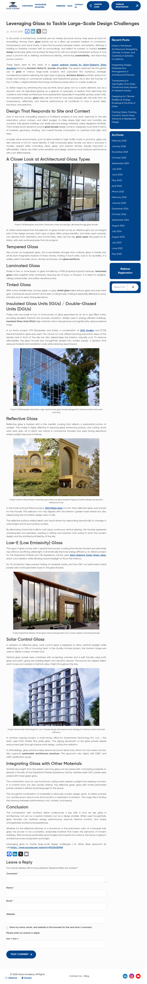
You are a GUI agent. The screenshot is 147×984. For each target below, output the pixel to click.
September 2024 (120, 220)
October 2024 (119, 214)
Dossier (28, 978)
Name (10, 888)
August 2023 (118, 237)
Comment (12, 874)
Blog (70, 6)
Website (10, 914)
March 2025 (118, 192)
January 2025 (119, 203)
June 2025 (117, 175)
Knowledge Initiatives (40, 6)
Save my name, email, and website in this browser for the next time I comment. (51, 927)
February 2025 (119, 197)
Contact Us (75, 976)
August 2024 (118, 226)
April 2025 (117, 186)
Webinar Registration (122, 5)
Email (9, 901)
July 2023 (116, 243)
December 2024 (120, 209)
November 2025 (120, 152)
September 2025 (120, 163)
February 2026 (119, 141)
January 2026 (119, 146)
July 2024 (117, 231)
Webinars (60, 6)
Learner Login (98, 5)
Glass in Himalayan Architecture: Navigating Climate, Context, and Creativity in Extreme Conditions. (124, 52)
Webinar (12, 978)
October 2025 (119, 158)
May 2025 (117, 180)
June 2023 (117, 248)
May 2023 (117, 254)
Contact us (79, 6)
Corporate (27, 6)
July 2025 (117, 169)
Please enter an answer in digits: (23, 933)
